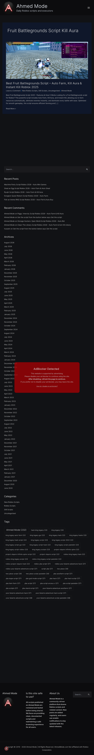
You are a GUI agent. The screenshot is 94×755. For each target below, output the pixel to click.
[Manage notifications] (6, 749)
